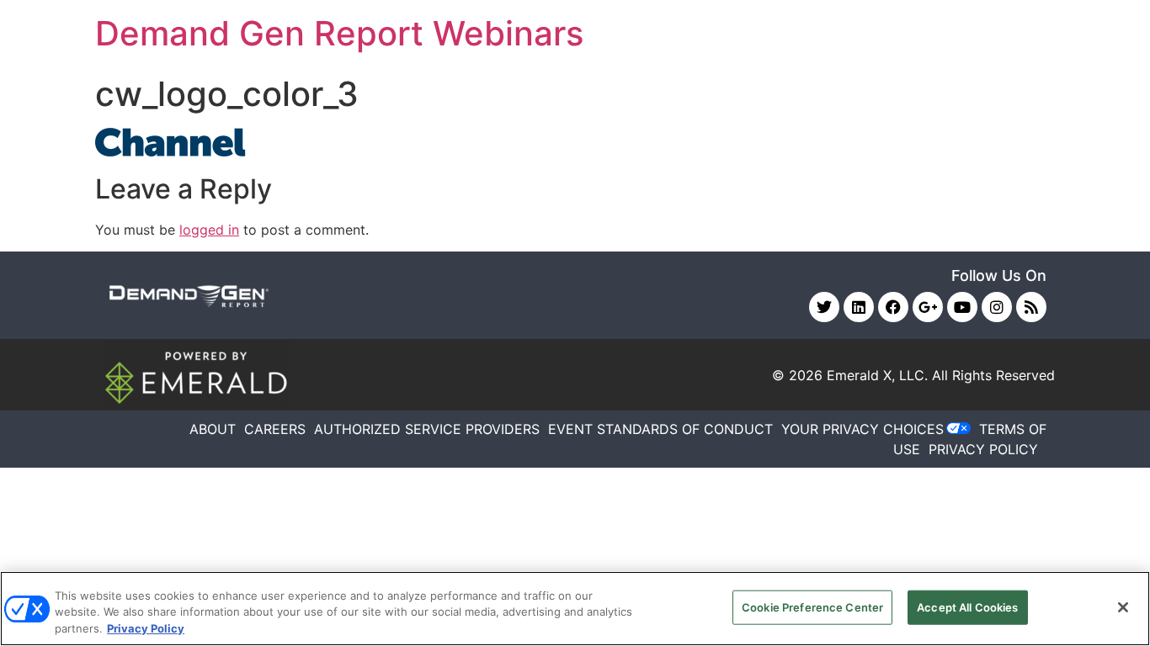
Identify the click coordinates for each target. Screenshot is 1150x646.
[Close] (1123, 607)
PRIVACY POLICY (983, 449)
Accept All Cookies (967, 606)
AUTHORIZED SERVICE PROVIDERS (427, 429)
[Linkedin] (859, 307)
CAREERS (275, 429)
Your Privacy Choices (862, 429)
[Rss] (1031, 307)
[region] (575, 608)
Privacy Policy (145, 628)
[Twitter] (824, 307)
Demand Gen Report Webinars (339, 33)
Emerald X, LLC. (877, 375)
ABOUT (212, 429)
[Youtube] (962, 307)
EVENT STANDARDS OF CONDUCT (660, 429)
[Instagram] (997, 307)
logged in (209, 229)
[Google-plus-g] (928, 307)
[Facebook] (893, 307)
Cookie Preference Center (812, 606)
